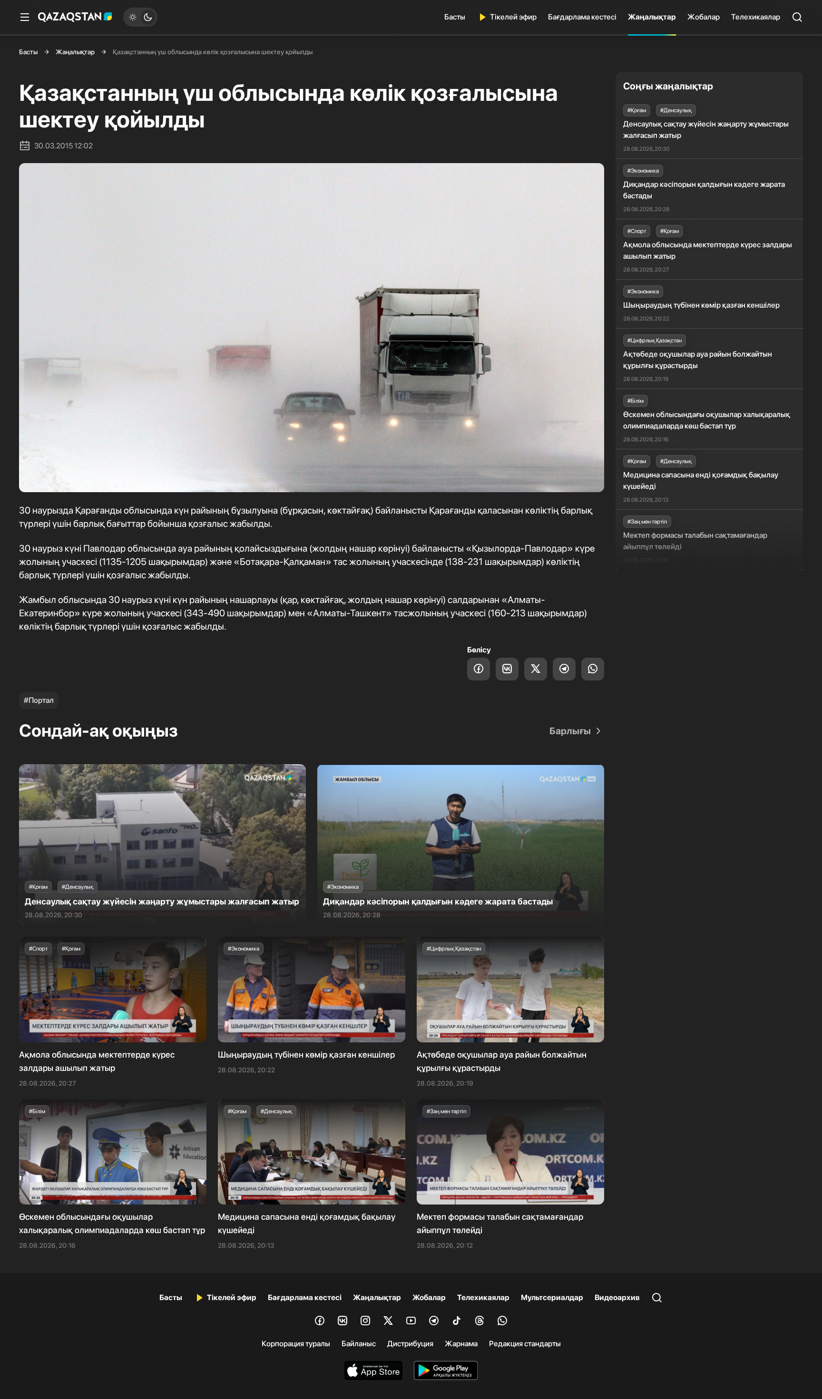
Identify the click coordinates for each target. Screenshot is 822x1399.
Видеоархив (617, 1297)
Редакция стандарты (525, 1343)
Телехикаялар (755, 16)
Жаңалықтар (652, 16)
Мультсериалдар (552, 1297)
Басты (454, 16)
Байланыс (359, 1343)
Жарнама (461, 1343)
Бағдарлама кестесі (582, 16)
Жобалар (703, 16)
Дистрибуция (410, 1343)
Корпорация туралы (296, 1343)
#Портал (39, 700)
